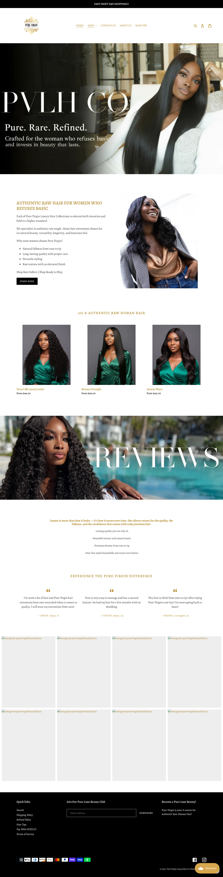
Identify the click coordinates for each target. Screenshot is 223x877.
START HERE (27, 281)
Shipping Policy (25, 815)
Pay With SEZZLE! (26, 829)
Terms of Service (25, 834)
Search (20, 810)
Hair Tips (21, 824)
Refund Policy (24, 819)
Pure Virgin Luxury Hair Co (178, 869)
